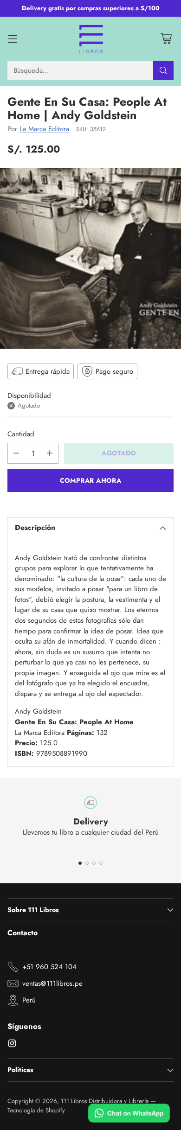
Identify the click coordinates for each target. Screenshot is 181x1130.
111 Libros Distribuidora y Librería (105, 1101)
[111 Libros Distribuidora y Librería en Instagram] (12, 1045)
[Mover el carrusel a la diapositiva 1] (80, 863)
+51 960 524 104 (49, 967)
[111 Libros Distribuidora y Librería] (91, 39)
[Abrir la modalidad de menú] (12, 38)
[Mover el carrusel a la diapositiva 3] (94, 863)
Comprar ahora (90, 480)
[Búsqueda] (163, 70)
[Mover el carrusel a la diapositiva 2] (87, 863)
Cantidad (20, 434)
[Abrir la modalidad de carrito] (165, 38)
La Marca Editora (44, 129)
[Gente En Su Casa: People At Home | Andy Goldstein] (90, 258)
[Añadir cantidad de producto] (49, 453)
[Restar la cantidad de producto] (16, 453)
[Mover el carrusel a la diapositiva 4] (101, 863)
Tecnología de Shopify (36, 1110)
